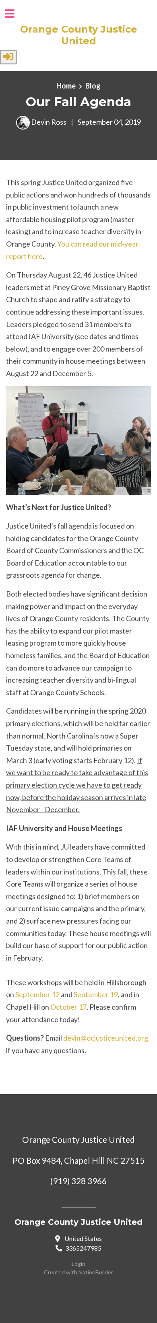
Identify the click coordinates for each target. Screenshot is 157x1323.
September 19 (96, 994)
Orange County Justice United (78, 35)
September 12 (37, 994)
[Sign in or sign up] (8, 57)
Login (78, 1263)
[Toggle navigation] (9, 13)
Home (66, 85)
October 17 (68, 1006)
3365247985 (83, 1248)
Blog (93, 85)
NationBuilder (95, 1272)
